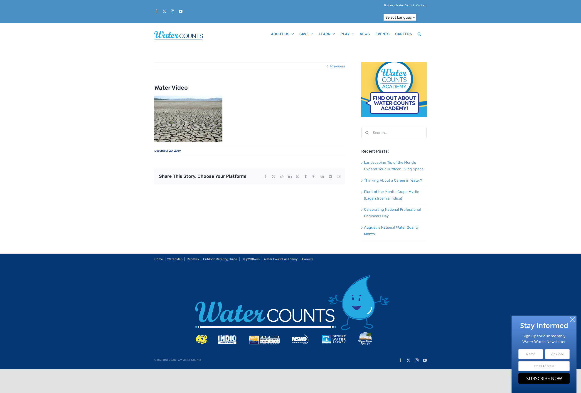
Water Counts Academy (281, 259)
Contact (421, 5)
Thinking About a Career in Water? (393, 180)
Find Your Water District (399, 5)
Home (158, 259)
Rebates (193, 259)
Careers (307, 259)
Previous (337, 66)
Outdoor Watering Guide (220, 259)
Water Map (174, 259)
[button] (419, 33)
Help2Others (250, 259)
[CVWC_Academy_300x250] (394, 65)
